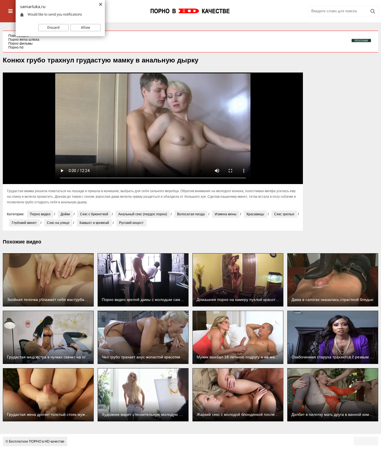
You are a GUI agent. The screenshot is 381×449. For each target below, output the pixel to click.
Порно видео (40, 214)
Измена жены (226, 214)
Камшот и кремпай (94, 223)
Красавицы (255, 214)
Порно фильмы (20, 43)
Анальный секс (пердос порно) (142, 214)
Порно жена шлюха (23, 40)
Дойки (65, 214)
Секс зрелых (284, 214)
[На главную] (190, 11)
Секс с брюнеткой (94, 214)
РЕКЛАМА (361, 40)
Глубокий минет (24, 223)
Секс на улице (58, 223)
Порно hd (15, 47)
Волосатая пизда (191, 214)
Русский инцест (131, 223)
